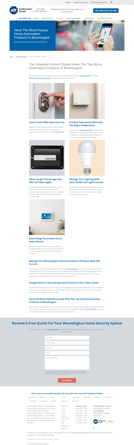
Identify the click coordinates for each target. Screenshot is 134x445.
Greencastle (76, 397)
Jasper (52, 397)
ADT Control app (72, 269)
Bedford (42, 397)
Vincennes (65, 401)
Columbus (54, 401)
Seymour (97, 397)
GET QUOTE (67, 380)
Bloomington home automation (40, 78)
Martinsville (108, 397)
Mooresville (32, 401)
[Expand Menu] (53, 18)
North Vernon (33, 397)
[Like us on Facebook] (94, 428)
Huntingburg (43, 401)
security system (85, 76)
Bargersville (86, 397)
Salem (63, 397)
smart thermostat (85, 130)
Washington (76, 401)
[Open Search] (111, 2)
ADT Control (59, 132)
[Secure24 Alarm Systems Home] (28, 10)
